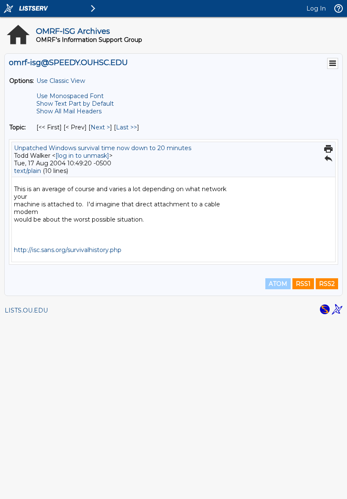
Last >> (126, 127)
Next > (100, 127)
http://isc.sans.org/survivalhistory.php (67, 250)
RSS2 (327, 284)
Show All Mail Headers (69, 111)
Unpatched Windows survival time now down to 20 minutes (102, 148)
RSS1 (303, 284)
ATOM (278, 284)
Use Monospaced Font (70, 96)
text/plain (27, 171)
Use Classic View (60, 81)
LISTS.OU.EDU (26, 310)
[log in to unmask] (82, 155)
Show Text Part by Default (75, 103)
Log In (316, 8)
